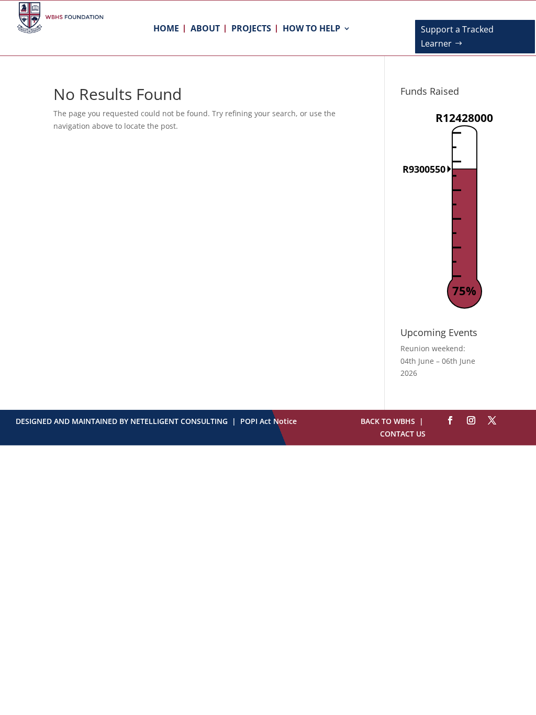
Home (166, 29)
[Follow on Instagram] (471, 420)
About (205, 29)
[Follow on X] (492, 420)
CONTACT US (403, 434)
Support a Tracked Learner (457, 36)
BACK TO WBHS (388, 421)
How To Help (311, 29)
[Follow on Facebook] (450, 420)
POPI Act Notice (268, 421)
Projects (251, 29)
